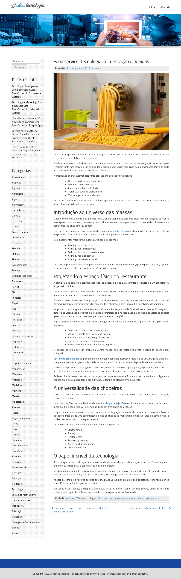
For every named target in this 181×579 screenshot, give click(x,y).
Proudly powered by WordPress (88, 573)
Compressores (20, 232)
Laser (15, 358)
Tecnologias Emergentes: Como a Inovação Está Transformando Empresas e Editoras (26, 91)
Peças (15, 412)
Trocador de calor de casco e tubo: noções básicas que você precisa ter (80, 509)
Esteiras (16, 270)
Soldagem (17, 484)
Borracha (17, 221)
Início (152, 7)
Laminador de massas (125, 498)
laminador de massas (70, 358)
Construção (18, 237)
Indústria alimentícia (22, 336)
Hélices (16, 314)
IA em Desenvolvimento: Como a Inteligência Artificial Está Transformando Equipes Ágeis (28, 121)
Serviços (16, 478)
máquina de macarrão (118, 231)
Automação (18, 204)
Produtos (17, 451)
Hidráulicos (18, 319)
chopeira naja (112, 403)
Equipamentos (19, 265)
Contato (165, 7)
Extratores (17, 281)
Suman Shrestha (139, 573)
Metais (15, 396)
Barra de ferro (19, 210)
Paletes (16, 407)
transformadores (21, 500)
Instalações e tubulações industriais (148, 508)
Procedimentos (20, 445)
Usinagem (17, 516)
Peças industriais (21, 418)
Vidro (15, 533)
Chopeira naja (105, 498)
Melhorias (17, 391)
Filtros (15, 292)
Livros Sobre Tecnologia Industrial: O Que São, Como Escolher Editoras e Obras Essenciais (26, 152)
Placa (14, 429)
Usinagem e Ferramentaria (26, 522)
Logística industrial (21, 363)
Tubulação (17, 511)
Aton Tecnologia (60, 573)
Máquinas (17, 374)
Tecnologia (17, 489)
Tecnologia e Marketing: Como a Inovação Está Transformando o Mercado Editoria (27, 107)
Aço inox (16, 183)
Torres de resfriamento (24, 495)
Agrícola (16, 188)
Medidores (18, 385)
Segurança (17, 462)
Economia (17, 248)
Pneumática (18, 440)
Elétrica (16, 254)
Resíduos (17, 456)
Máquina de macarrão (149, 498)
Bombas (16, 215)
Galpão (15, 303)
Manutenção (18, 369)
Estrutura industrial (22, 276)
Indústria (16, 330)
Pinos (15, 423)
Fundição (17, 297)
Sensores (17, 473)
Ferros (15, 287)
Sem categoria (19, 467)
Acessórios (18, 177)
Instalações (18, 347)
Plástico (16, 434)
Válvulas (16, 527)
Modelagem (18, 401)
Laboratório (18, 352)
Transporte (18, 505)
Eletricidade (18, 259)
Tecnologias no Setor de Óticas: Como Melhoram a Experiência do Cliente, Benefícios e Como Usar (25, 136)
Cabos (15, 226)
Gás (14, 308)
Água (14, 199)
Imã (14, 325)
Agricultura (17, 193)
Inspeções (17, 341)
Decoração (17, 243)
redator (98, 68)
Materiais (17, 380)
